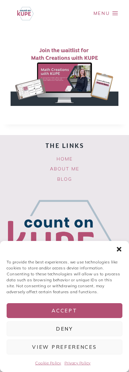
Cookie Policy (48, 362)
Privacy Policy (77, 362)
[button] (119, 249)
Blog (64, 179)
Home (65, 159)
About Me (64, 169)
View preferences (64, 347)
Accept (64, 310)
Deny (64, 329)
